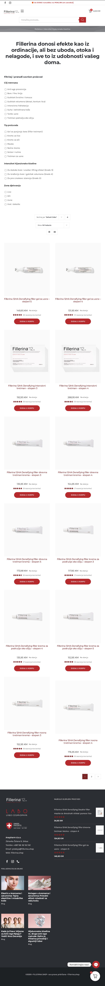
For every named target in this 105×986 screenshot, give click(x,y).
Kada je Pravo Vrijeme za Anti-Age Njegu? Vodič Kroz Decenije (12, 933)
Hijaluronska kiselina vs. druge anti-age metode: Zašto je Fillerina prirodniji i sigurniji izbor (39, 936)
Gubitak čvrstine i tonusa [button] (19, 97)
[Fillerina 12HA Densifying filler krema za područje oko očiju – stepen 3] (78, 530)
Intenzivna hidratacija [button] (18, 105)
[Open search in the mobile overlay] (52, 20)
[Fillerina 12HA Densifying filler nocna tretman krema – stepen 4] (78, 707)
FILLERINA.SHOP (40, 974)
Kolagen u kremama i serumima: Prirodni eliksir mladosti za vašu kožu (39, 897)
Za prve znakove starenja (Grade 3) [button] (24, 178)
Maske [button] (10, 144)
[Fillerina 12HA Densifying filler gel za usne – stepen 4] (78, 269)
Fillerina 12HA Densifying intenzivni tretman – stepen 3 (27, 387)
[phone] (18, 861)
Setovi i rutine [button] (14, 152)
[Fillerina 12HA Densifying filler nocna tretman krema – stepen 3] (27, 703)
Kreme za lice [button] (13, 135)
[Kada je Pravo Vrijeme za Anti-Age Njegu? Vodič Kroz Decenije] (12, 921)
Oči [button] (9, 196)
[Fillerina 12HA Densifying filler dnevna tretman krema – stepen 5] (27, 530)
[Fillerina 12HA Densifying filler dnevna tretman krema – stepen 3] (27, 443)
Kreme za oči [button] (13, 140)
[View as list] (54, 232)
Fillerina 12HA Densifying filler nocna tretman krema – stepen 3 (27, 734)
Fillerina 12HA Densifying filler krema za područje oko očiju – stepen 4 (27, 647)
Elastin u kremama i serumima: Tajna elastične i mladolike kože (12, 897)
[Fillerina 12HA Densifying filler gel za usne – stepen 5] (27, 269)
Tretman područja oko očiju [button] (20, 118)
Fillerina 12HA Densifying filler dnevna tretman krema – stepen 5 (27, 560)
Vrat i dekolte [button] (13, 204)
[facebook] (5, 3)
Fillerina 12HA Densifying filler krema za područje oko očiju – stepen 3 (78, 560)
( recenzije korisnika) (32, 315)
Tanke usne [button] (12, 114)
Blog (3, 904)
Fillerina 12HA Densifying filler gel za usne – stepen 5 (27, 300)
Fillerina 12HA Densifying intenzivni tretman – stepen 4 (78, 387)
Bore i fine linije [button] (14, 93)
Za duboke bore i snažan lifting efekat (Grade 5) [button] (30, 170)
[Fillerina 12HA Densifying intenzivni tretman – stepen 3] (27, 356)
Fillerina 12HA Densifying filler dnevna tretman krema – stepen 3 (27, 473)
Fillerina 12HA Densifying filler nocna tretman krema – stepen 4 (78, 741)
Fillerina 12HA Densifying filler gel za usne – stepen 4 (78, 300)
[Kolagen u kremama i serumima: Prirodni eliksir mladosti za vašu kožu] (39, 883)
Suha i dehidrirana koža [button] (18, 110)
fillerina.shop (73, 974)
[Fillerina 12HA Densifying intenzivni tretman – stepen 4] (78, 356)
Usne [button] (9, 200)
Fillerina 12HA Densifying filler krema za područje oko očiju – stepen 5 (78, 647)
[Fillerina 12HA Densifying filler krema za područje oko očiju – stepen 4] (27, 616)
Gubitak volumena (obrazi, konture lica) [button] (26, 101)
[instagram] (10, 3)
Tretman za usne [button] (15, 156)
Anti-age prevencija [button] (16, 89)
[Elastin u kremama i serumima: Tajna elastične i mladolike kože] (12, 883)
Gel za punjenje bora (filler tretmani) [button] (25, 131)
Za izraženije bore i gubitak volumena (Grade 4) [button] (30, 174)
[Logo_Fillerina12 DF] (11, 11)
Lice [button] (9, 192)
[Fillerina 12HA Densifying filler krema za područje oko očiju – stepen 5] (78, 616)
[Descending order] (67, 217)
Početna (38, 29)
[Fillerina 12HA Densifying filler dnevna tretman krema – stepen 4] (78, 443)
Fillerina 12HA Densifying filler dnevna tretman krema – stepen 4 (78, 473)
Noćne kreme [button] (13, 148)
